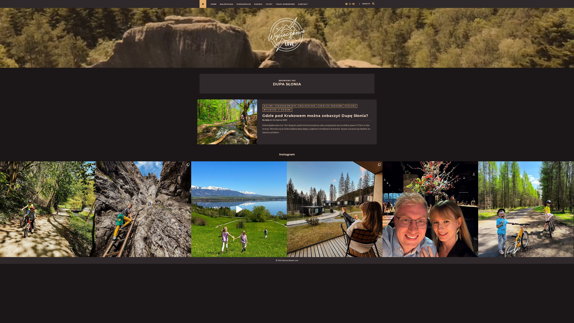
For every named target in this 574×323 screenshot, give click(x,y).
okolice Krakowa (331, 106)
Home (213, 4)
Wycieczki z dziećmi (277, 110)
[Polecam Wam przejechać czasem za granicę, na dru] (143, 209)
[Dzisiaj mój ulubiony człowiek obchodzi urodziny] (430, 209)
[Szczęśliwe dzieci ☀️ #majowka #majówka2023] (239, 209)
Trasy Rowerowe (285, 4)
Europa (258, 4)
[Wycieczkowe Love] (287, 34)
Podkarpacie (244, 4)
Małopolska (226, 4)
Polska (351, 106)
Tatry (269, 4)
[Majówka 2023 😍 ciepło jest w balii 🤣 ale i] (335, 209)
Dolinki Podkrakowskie (280, 106)
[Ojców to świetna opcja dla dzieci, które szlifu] (48, 209)
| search (364, 4)
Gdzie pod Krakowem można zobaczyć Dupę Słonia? (315, 115)
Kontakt (303, 4)
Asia (267, 120)
